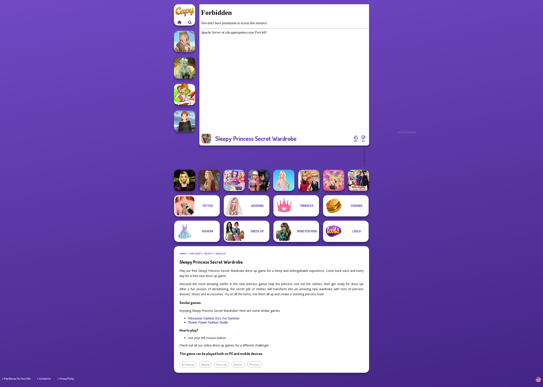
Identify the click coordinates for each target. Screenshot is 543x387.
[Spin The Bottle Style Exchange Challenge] (259, 180)
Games (182, 253)
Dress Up (220, 253)
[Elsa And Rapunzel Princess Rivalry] (234, 180)
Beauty (209, 253)
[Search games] (190, 22)
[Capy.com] (179, 22)
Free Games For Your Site (17, 378)
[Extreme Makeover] (333, 180)
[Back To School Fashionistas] (308, 180)
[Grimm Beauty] (184, 41)
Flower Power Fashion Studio (208, 322)
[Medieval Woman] (184, 121)
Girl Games (196, 253)
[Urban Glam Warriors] (184, 180)
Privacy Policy (67, 378)
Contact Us (45, 378)
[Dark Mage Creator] (184, 68)
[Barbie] (283, 180)
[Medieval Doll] (209, 180)
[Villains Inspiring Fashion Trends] (358, 180)
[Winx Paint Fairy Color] (184, 94)
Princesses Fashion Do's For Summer (213, 318)
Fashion (238, 364)
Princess (254, 364)
